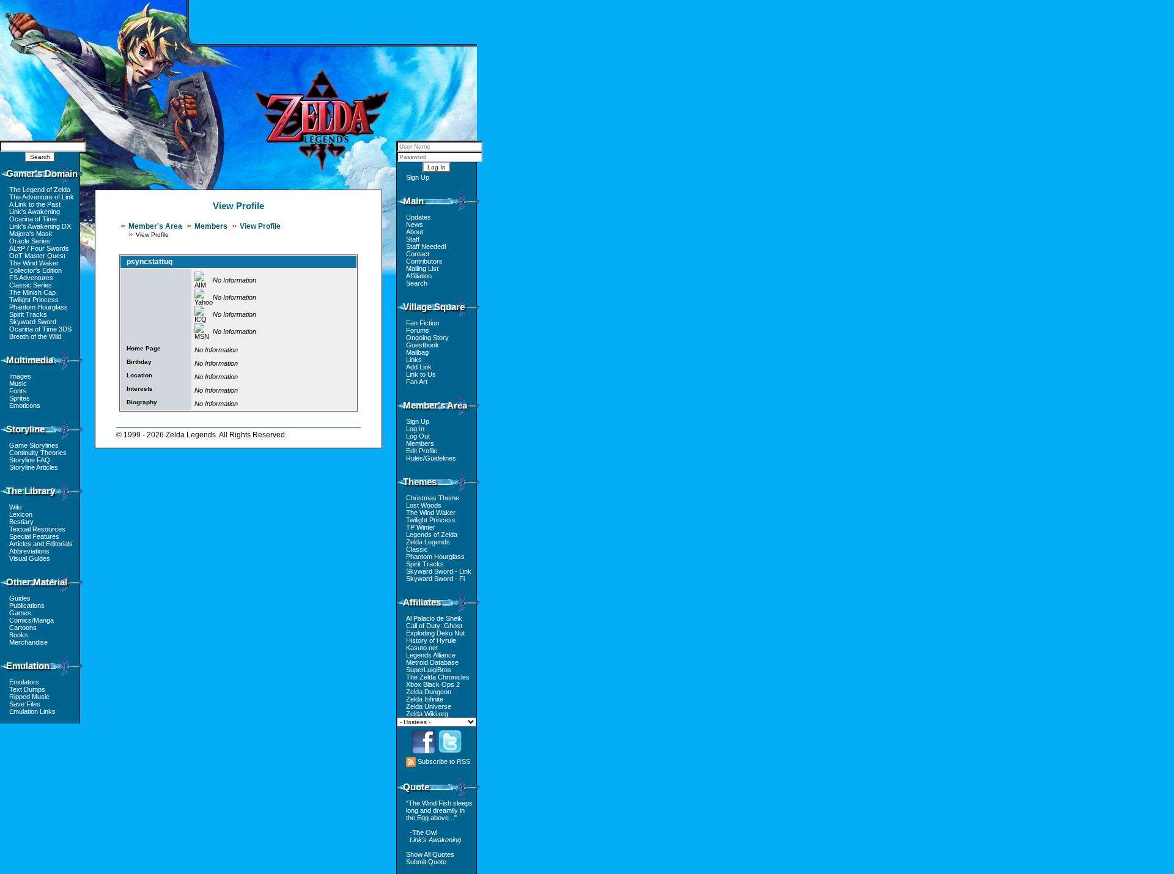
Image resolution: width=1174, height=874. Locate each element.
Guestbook (422, 345)
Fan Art (416, 381)
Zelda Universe (428, 706)
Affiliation (419, 276)
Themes (420, 481)
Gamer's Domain (42, 173)
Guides (20, 598)
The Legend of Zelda (39, 189)
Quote (416, 787)
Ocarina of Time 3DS (40, 329)
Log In (415, 428)
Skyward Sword (32, 321)
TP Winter (420, 527)
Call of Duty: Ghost (434, 625)
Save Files (24, 704)
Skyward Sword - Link (438, 571)
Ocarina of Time (33, 219)
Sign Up (417, 177)
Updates (418, 217)
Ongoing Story (427, 337)
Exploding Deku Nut (435, 633)
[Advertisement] (333, 21)
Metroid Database (432, 662)
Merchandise (28, 642)
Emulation (28, 666)
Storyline (25, 429)
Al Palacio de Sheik (434, 618)
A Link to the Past (35, 204)
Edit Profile (421, 450)
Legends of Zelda (431, 534)
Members (210, 226)
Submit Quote (426, 861)
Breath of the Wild (35, 336)
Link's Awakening (34, 211)
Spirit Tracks (28, 314)
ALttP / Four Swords (39, 248)
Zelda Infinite (424, 699)
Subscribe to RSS (443, 761)
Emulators (24, 682)
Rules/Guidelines (431, 458)
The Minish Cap (32, 292)
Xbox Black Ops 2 (433, 684)
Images (20, 376)
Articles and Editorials (41, 543)
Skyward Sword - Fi (435, 578)
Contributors (424, 261)
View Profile (260, 226)
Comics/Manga (31, 620)
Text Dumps (27, 689)
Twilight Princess (34, 299)
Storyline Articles (33, 467)
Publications (27, 605)
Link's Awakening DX (40, 226)
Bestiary (21, 521)
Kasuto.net (422, 647)
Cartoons (23, 627)
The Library (30, 491)
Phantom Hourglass (38, 307)
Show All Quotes (430, 854)
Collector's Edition (35, 270)
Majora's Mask (31, 233)
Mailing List (422, 268)
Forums (417, 330)
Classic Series (30, 285)
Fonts (17, 390)
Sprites (19, 398)
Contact (417, 253)
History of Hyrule (431, 640)
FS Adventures (31, 277)
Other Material (36, 582)
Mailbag (417, 352)
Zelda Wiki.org (427, 713)
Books (18, 635)
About (414, 231)
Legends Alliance (431, 655)
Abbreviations (29, 551)
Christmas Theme (432, 498)
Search (416, 283)
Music (18, 383)
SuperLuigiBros (428, 669)
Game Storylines (34, 445)
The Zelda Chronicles (438, 677)
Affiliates (422, 602)
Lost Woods (423, 505)
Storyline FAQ (29, 460)
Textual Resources (37, 529)
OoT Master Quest (37, 255)
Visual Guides (29, 558)
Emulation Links (32, 711)
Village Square (434, 307)
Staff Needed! (426, 246)
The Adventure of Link (41, 197)
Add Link (419, 367)
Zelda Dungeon (428, 691)
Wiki (15, 507)
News (414, 224)
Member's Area (155, 226)
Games (20, 613)
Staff (412, 239)
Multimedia (29, 360)
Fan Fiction (422, 323)
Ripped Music (29, 696)
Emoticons (24, 405)
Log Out (418, 436)
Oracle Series (29, 241)
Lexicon (20, 514)
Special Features (34, 536)
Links (414, 359)
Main (413, 201)
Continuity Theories (38, 452)
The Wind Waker (34, 263)
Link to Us (421, 374)
